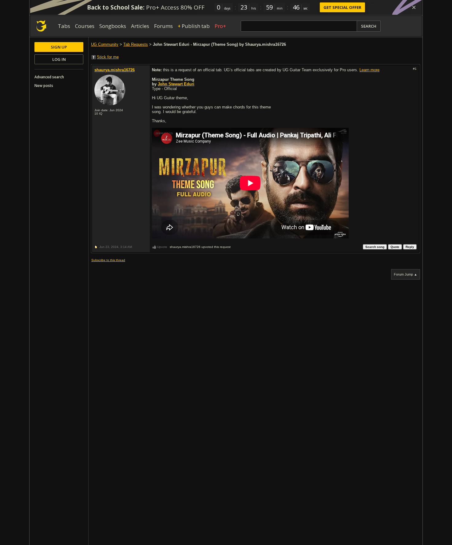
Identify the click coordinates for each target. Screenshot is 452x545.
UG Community (104, 44)
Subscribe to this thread (108, 260)
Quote (395, 247)
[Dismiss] (414, 7)
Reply (410, 247)
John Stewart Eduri (176, 84)
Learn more (369, 70)
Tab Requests (135, 44)
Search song (374, 247)
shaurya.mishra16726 (114, 70)
